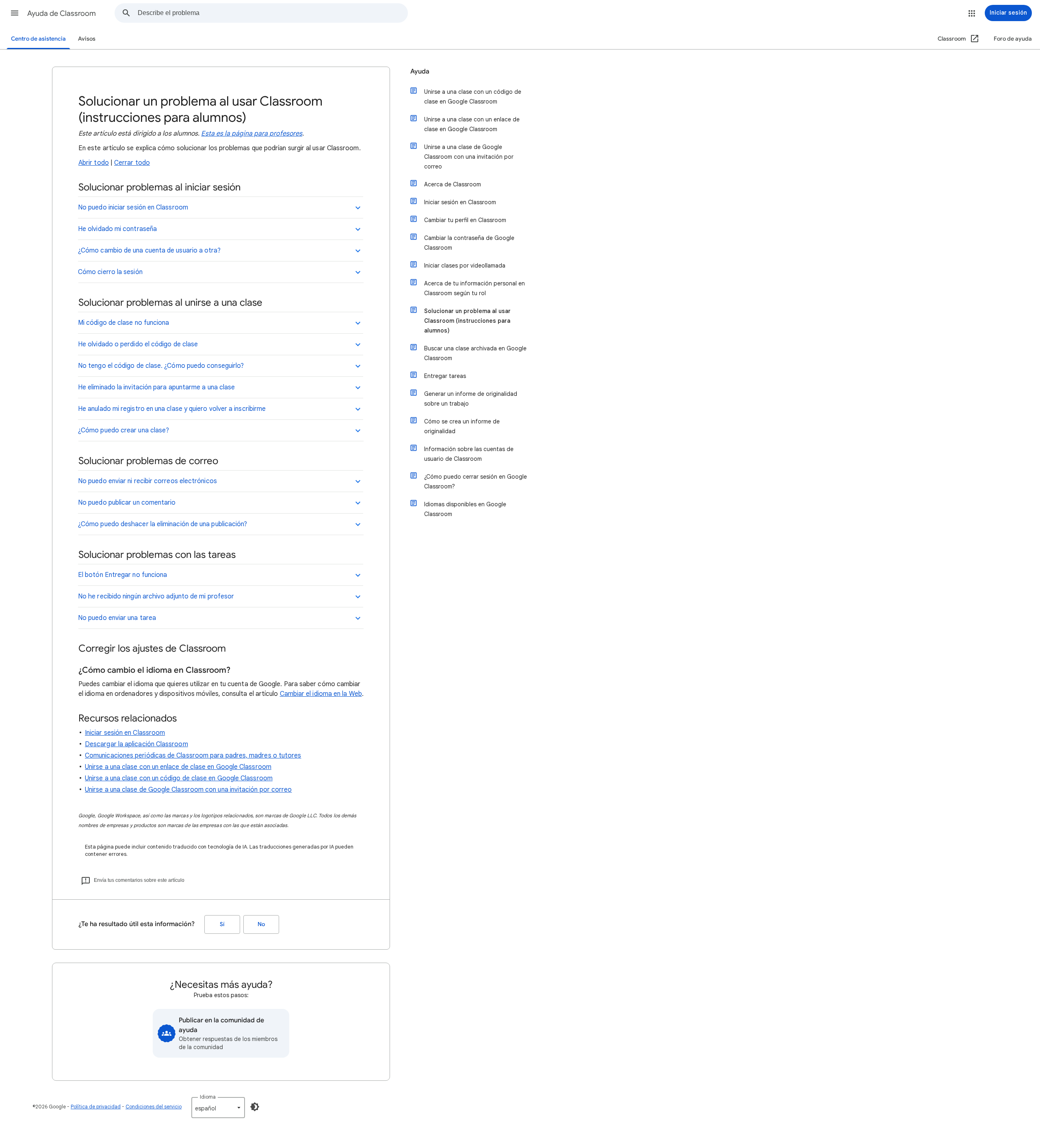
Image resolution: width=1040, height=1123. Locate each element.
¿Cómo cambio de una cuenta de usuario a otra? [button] (149, 250)
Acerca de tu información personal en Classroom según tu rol (474, 288)
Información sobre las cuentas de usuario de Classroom (469, 453)
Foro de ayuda (1013, 38)
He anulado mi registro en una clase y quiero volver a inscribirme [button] (172, 409)
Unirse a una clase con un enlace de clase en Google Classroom (178, 767)
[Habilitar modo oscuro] (254, 1107)
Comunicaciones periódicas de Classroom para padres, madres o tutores (193, 756)
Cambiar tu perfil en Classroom (465, 220)
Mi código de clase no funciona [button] (123, 323)
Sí (222, 924)
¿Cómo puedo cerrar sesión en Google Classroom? (475, 481)
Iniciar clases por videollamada (464, 265)
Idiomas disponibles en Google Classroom (465, 509)
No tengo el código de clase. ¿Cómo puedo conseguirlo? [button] (161, 366)
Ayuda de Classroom (61, 13)
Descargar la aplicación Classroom (136, 744)
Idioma (208, 1097)
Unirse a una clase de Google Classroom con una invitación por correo (188, 790)
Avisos (86, 38)
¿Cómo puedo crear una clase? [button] (123, 430)
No (261, 924)
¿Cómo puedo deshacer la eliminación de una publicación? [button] (162, 524)
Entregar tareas (445, 376)
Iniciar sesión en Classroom (125, 733)
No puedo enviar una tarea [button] (117, 618)
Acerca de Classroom (452, 184)
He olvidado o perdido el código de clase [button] (138, 344)
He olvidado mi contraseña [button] (117, 229)
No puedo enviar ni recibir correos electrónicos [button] (147, 481)
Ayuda (419, 71)
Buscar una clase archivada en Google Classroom (475, 353)
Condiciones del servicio (154, 1107)
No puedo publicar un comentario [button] (127, 503)
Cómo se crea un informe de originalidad (462, 426)
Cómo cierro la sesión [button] (110, 272)
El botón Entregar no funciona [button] (122, 575)
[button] (14, 13)
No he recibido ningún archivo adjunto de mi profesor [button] (156, 596)
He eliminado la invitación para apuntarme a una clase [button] (156, 387)
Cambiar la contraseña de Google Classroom (469, 242)
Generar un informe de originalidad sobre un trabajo (470, 398)
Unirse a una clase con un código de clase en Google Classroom (179, 778)
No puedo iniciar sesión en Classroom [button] (133, 207)
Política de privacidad (96, 1107)
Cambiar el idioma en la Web (321, 694)
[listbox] (218, 1107)
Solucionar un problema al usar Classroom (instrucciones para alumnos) (467, 320)
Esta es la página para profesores (251, 134)
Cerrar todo (132, 163)
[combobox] (272, 13)
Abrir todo (93, 163)
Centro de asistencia (38, 38)
